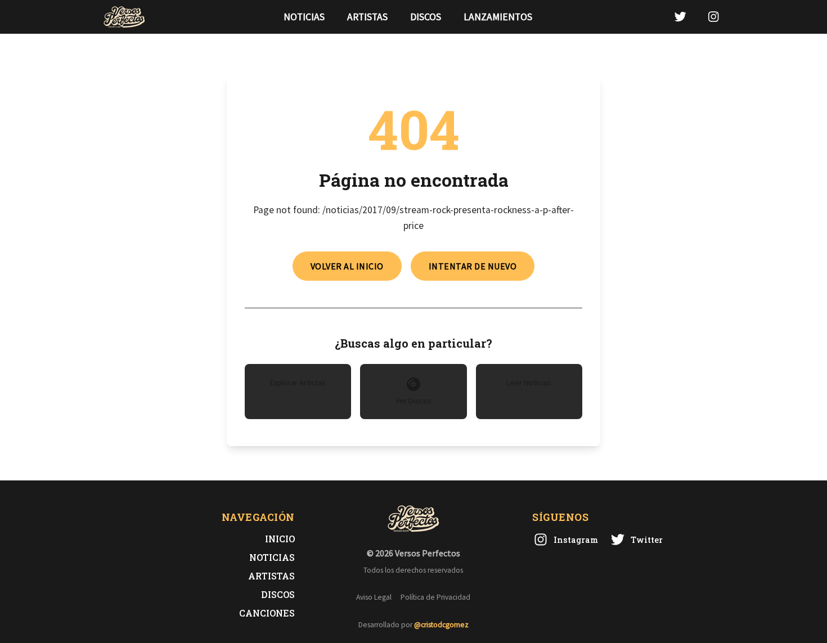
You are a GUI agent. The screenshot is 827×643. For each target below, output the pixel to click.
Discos (425, 17)
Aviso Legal (374, 597)
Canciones (267, 613)
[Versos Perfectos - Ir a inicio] (124, 17)
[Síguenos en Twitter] (680, 16)
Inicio (280, 539)
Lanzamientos (498, 17)
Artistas (367, 17)
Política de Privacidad (435, 597)
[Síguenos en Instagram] (713, 16)
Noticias (304, 17)
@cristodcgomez (441, 624)
